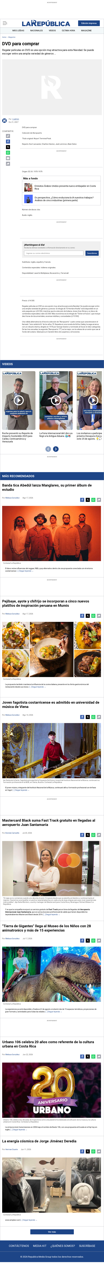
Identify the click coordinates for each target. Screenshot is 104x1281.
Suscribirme (92, 253)
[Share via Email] (8, 158)
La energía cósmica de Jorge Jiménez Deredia (39, 1141)
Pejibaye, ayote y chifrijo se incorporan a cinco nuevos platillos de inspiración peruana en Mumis (45, 603)
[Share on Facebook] (8, 142)
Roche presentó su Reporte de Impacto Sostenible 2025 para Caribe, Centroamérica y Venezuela (17, 437)
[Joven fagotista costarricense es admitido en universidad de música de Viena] (51, 750)
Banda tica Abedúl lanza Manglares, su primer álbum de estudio (47, 487)
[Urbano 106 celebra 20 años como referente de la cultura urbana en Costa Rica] (51, 1090)
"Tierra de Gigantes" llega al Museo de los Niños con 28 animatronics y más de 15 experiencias (46, 928)
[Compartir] (8, 164)
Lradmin (15, 119)
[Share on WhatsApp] (8, 153)
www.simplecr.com (12, 1220)
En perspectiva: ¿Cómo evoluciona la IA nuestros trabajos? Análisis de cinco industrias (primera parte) (64, 199)
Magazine (11, 37)
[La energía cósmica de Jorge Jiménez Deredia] (51, 1185)
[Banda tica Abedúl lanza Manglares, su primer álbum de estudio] (51, 533)
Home (4, 37)
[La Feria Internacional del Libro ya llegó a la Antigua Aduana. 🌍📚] (56, 400)
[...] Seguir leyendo (24, 571)
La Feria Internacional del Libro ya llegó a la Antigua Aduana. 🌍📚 (55, 434)
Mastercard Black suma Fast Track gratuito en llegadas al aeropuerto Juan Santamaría (48, 822)
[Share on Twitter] (8, 147)
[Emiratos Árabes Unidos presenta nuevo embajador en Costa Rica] (28, 187)
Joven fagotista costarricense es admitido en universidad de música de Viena (50, 704)
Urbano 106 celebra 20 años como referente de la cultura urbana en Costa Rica (48, 1044)
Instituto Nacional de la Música (42, 788)
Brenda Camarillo (12, 833)
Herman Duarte (11, 1149)
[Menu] (5, 23)
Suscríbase (87, 1245)
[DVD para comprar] (52, 87)
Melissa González (12, 498)
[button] (89, 23)
